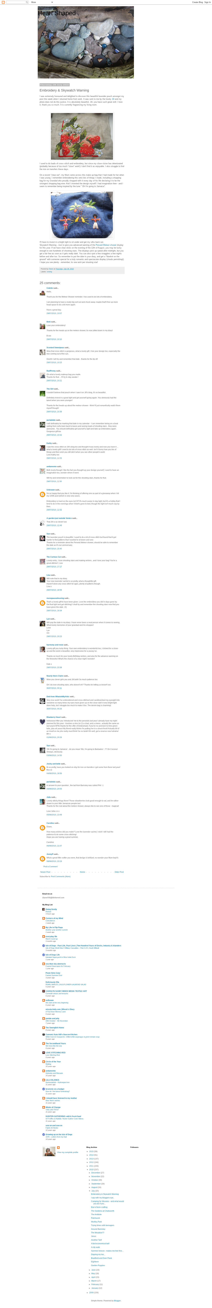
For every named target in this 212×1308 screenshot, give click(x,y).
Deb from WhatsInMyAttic (58, 696)
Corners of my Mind (54, 918)
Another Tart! (96, 1240)
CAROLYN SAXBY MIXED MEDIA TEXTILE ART (66, 991)
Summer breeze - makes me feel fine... (107, 1251)
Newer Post (45, 872)
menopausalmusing (55, 598)
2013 (91, 1159)
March (94, 1281)
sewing (49, 272)
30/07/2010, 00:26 (54, 709)
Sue (48, 534)
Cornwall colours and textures (57, 993)
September (96, 1184)
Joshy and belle (53, 764)
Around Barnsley (98, 1229)
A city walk (95, 1247)
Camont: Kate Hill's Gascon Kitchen (61, 1034)
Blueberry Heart (54, 717)
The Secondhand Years (56, 1043)
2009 (91, 1293)
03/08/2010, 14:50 (54, 755)
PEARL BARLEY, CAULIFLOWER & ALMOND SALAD (66, 984)
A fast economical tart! (100, 1243)
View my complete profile (67, 1152)
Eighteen (95, 1262)
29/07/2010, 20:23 (54, 636)
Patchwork (95, 1218)
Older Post (119, 872)
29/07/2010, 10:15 (54, 362)
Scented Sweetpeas (55, 347)
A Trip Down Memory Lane (56, 1012)
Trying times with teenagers (102, 1225)
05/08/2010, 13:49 (54, 815)
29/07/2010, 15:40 (54, 549)
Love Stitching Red (53, 1055)
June (93, 1270)
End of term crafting (99, 1207)
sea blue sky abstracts (56, 964)
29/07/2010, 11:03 (54, 458)
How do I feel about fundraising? (58, 1091)
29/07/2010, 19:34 (54, 611)
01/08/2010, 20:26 (54, 737)
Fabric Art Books (52, 1128)
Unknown (51, 490)
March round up (52, 939)
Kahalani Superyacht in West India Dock (61, 957)
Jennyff (50, 854)
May (93, 1273)
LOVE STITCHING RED (55, 1053)
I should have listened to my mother (61, 1098)
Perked (48, 912)
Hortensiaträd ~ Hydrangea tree (58, 1082)
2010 (91, 1170)
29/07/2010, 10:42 (54, 435)
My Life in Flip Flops (54, 927)
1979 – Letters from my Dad (56, 1137)
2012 (91, 1162)
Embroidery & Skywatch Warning (105, 1194)
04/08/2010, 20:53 (54, 789)
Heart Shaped (57, 13)
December (96, 1173)
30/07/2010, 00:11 (54, 688)
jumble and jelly (52, 1018)
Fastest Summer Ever (54, 975)
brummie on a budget (55, 1089)
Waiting (48, 1064)
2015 (91, 1151)
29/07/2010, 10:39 (54, 412)
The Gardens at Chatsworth (102, 1211)
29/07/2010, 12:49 (54, 525)
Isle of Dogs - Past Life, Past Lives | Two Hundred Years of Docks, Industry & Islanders (83, 946)
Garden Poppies (98, 1265)
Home (82, 872)
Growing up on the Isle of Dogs (59, 1134)
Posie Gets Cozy (53, 973)
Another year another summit (57, 930)
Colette (50, 288)
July (93, 1191)
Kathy (49, 443)
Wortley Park (96, 1222)
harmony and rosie (55, 645)
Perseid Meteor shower (106, 245)
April (93, 1277)
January (95, 1288)
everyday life (51, 936)
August (94, 1187)
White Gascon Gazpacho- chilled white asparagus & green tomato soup (72, 1037)
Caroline (50, 823)
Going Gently (51, 909)
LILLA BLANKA (52, 1080)
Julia (49, 797)
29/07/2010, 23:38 (54, 667)
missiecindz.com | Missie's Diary (60, 1009)
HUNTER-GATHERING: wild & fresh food (63, 1116)
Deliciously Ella (52, 982)
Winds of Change (53, 1107)
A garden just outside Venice (59, 518)
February (95, 1284)
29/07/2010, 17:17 (54, 567)
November (96, 1176)
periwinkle (51, 420)
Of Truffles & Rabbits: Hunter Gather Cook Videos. (65, 1119)
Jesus (93, 1236)
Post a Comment (50, 867)
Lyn (48, 619)
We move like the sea (54, 1046)
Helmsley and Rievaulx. (54, 1073)
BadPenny (51, 371)
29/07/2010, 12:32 (54, 510)
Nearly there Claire (55, 676)
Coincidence (50, 921)
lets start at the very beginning (57, 1003)
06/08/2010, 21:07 (54, 846)
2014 (91, 1155)
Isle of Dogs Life (53, 955)
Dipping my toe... (98, 1254)
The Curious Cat (54, 557)
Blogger (117, 1301)
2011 (91, 1166)
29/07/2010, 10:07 (54, 313)
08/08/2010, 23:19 (54, 861)
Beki (49, 322)
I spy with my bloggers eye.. (102, 1198)
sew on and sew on (54, 1125)
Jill (113, 99)
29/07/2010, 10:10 (54, 339)
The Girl (50, 389)
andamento (51, 466)
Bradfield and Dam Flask (101, 1258)
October (95, 1180)
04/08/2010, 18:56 (54, 773)
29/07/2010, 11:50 (54, 481)
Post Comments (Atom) (60, 876)
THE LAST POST (52, 1110)
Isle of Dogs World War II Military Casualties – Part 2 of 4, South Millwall (72, 948)
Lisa (48, 575)
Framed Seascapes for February (58, 966)
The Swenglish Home (55, 1028)
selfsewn (50, 1000)
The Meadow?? (97, 1233)
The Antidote (96, 1214)
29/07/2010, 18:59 (54, 590)
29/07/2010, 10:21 (54, 381)
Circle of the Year (53, 1062)
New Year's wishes (53, 1100)
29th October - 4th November (57, 1021)
